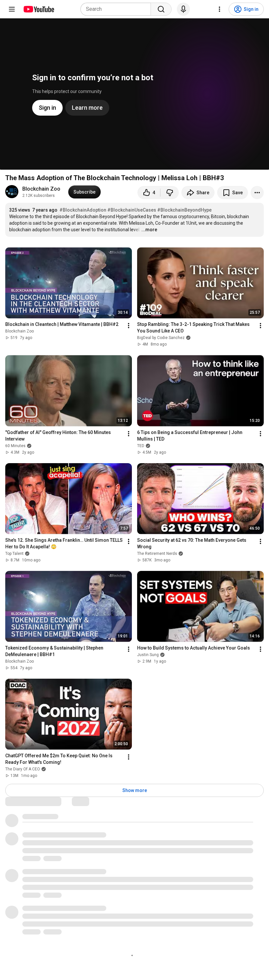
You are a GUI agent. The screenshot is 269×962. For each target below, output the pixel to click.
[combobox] (117, 9)
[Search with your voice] (183, 9)
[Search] (161, 9)
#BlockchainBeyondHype (184, 210)
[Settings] (219, 9)
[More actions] (257, 192)
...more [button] (149, 229)
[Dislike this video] (169, 192)
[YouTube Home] (38, 9)
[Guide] (12, 9)
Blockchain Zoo (41, 189)
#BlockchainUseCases (131, 210)
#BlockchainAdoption (82, 210)
